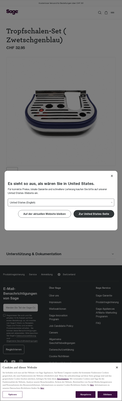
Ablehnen (107, 394)
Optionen (12, 394)
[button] (94, 214)
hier (92, 385)
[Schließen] (116, 367)
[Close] (111, 176)
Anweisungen (63, 379)
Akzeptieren (85, 394)
